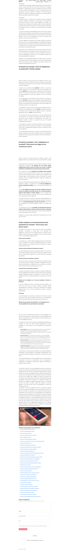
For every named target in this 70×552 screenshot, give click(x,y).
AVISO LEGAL (35, 535)
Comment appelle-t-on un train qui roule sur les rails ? (29, 480)
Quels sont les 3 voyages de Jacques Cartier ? (28, 476)
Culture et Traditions (43, 0)
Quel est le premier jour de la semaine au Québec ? (29, 486)
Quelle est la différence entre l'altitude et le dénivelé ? (29, 488)
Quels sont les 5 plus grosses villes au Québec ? (28, 490)
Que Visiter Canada (21, 1)
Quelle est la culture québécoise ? (26, 470)
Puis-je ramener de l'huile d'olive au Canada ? (28, 494)
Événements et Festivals (39, 1)
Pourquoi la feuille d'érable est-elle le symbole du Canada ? (30, 447)
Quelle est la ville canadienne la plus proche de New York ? (30, 496)
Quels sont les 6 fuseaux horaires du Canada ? (28, 435)
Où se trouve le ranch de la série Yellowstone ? (28, 474)
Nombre (20, 511)
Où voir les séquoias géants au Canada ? (27, 431)
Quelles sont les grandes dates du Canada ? (28, 445)
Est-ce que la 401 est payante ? (25, 482)
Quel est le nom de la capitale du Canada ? (27, 429)
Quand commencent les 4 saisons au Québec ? (28, 449)
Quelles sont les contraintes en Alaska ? (27, 492)
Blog (38, 0)
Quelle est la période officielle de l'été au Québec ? (29, 468)
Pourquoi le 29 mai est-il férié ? (25, 443)
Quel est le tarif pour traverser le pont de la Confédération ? (30, 466)
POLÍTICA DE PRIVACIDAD (34, 540)
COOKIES (28, 540)
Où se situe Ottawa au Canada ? (25, 433)
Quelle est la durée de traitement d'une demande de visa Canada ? (32, 453)
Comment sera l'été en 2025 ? (25, 464)
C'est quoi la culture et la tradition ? (26, 484)
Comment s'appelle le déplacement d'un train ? (28, 478)
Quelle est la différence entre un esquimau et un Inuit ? (30, 472)
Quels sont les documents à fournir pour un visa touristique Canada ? (32, 441)
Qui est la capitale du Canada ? (25, 437)
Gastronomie (49, 0)
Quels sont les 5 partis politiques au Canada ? (28, 439)
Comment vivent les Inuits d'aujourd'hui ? (27, 451)
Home (27, 0)
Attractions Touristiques (32, 0)
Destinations (46, 1)
